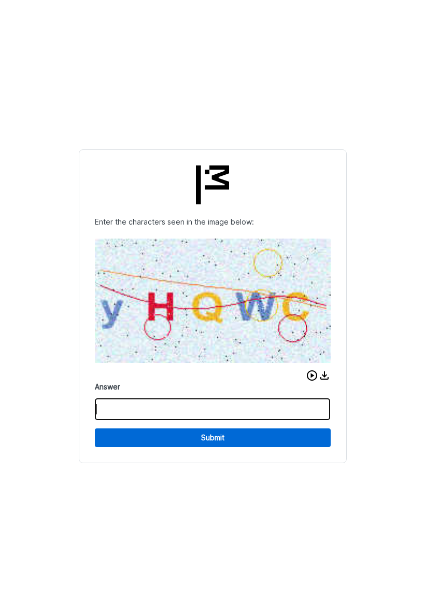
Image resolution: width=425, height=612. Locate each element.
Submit (212, 437)
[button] (312, 375)
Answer (107, 386)
